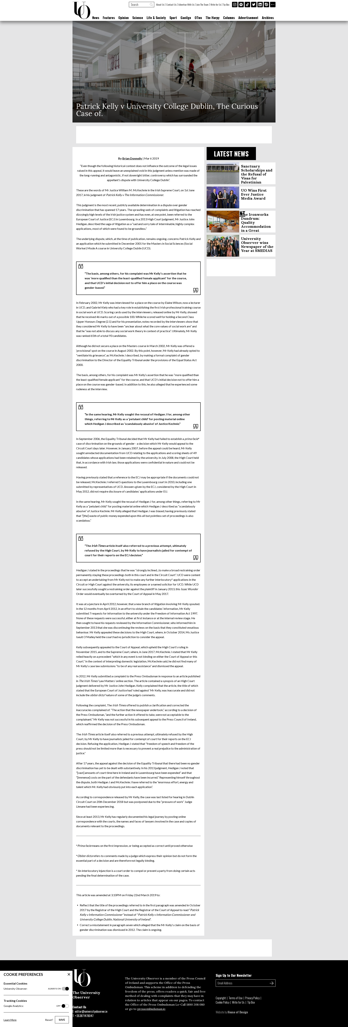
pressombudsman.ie (151, 1009)
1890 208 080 (195, 1004)
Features (109, 17)
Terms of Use (236, 998)
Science (137, 17)
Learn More (10, 1019)
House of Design (238, 1012)
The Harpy (212, 17)
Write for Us (215, 4)
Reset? (49, 1019)
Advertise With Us (186, 4)
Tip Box (226, 4)
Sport (173, 17)
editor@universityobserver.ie (91, 1011)
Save (62, 1019)
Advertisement (248, 17)
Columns (229, 17)
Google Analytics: (32, 1005)
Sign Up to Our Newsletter (234, 975)
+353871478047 (84, 1016)
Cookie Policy (222, 1002)
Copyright (221, 998)
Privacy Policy (252, 998)
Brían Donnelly (132, 158)
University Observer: (32, 988)
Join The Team (202, 4)
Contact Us (171, 4)
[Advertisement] (174, 134)
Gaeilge (186, 17)
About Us (160, 4)
